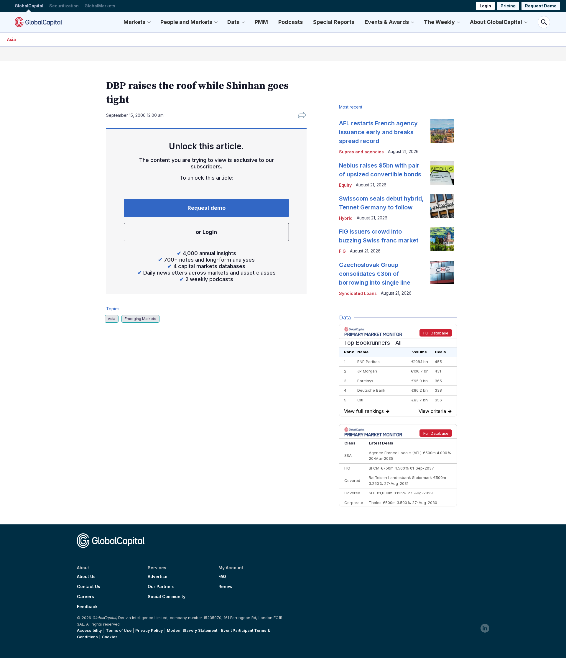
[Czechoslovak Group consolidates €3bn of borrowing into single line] (442, 272)
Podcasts (290, 22)
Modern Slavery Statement (192, 630)
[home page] (38, 22)
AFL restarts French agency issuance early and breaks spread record (378, 132)
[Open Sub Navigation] (148, 22)
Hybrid (346, 218)
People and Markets (186, 22)
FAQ (222, 577)
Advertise (157, 577)
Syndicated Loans (358, 293)
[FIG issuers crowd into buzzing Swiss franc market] (442, 239)
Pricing (508, 5)
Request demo (206, 208)
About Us (86, 577)
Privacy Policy (149, 630)
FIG (342, 251)
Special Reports (333, 22)
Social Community (166, 597)
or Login (206, 232)
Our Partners (161, 587)
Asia (11, 39)
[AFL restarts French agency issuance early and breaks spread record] (442, 131)
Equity (345, 185)
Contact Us (88, 587)
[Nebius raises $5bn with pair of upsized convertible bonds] (442, 173)
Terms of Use (118, 630)
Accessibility (89, 630)
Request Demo (541, 5)
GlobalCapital (29, 5)
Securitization (64, 5)
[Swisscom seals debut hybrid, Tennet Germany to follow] (442, 206)
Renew (225, 587)
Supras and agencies (361, 151)
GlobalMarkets (100, 5)
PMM (261, 22)
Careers (85, 597)
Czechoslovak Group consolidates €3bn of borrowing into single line (374, 273)
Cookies (110, 636)
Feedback (87, 607)
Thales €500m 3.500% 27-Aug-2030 (403, 502)
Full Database (435, 333)
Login (485, 5)
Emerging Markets (140, 318)
